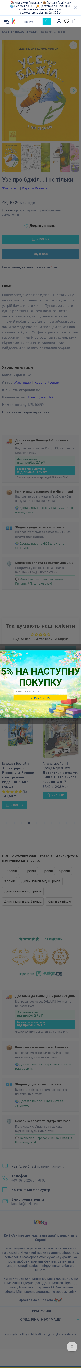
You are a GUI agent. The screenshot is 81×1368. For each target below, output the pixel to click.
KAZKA (13, 21)
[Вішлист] (66, 21)
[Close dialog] (77, 654)
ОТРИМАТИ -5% (40, 697)
